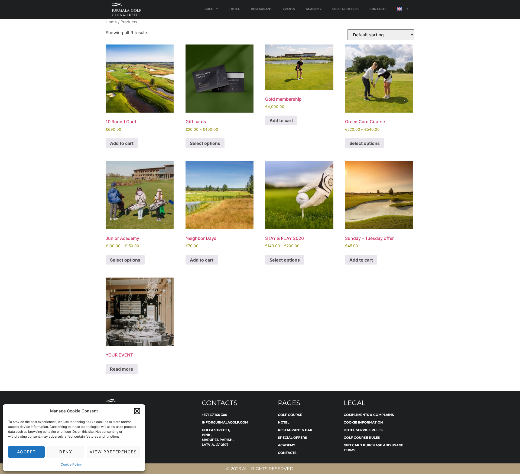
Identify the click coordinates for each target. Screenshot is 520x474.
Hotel (234, 9)
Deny (65, 451)
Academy (313, 9)
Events (289, 9)
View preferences (113, 451)
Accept (26, 451)
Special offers (345, 9)
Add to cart (122, 143)
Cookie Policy (71, 464)
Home (111, 22)
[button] (137, 411)
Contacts (377, 9)
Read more (121, 369)
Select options (205, 143)
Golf (208, 9)
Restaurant (261, 9)
